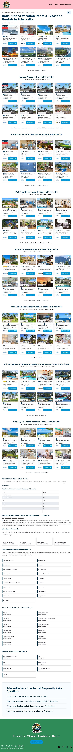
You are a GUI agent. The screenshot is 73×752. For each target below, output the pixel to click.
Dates (5, 22)
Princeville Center (42, 569)
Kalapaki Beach (41, 596)
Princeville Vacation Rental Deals (38, 415)
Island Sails (41, 578)
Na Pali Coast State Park (9, 591)
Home (51, 5)
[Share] (69, 12)
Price (12, 22)
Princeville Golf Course (8, 560)
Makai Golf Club (42, 560)
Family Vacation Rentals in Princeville (37, 300)
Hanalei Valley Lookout (43, 573)
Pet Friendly (8, 518)
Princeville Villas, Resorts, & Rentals (47, 128)
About (56, 5)
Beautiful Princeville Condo (62, 462)
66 (43, 503)
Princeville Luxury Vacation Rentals (22, 128)
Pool (3, 518)
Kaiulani (61, 234)
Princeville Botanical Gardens (10, 569)
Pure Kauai (40, 565)
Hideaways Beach (7, 573)
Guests (19, 22)
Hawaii (4, 41)
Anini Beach (6, 600)
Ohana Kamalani (7, 268)
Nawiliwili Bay (6, 596)
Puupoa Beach (41, 582)
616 (44, 495)
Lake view (14, 518)
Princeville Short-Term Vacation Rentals (39, 472)
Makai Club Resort (42, 38)
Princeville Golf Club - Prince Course (11, 582)
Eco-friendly (21, 518)
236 (44, 497)
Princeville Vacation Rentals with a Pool (39, 185)
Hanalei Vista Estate (61, 117)
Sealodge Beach (7, 578)
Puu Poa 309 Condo (25, 38)
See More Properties (36, 357)
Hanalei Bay (41, 587)
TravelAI (9, 748)
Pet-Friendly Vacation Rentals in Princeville (35, 242)
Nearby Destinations (65, 5)
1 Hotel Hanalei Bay (42, 325)
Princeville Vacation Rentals (38, 70)
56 (43, 506)
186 (44, 500)
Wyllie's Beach (6, 587)
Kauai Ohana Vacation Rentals (12, 746)
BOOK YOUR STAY (36, 742)
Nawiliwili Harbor (42, 591)
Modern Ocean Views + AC (27, 210)
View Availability (13, 43)
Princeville (8, 41)
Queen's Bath (6, 565)
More (26, 22)
